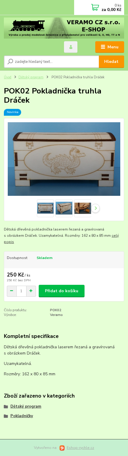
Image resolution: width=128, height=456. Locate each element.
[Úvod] (64, 28)
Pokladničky (21, 416)
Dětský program (30, 77)
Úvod (7, 77)
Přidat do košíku (61, 291)
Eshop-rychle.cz (80, 447)
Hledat (111, 61)
